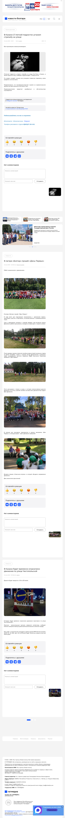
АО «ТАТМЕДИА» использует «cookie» (15, 811)
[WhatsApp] (19, 156)
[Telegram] (15, 156)
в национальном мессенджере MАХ (17, 109)
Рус (41, 19)
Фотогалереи (24, 738)
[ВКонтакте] (7, 156)
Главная (15, 738)
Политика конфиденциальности (13, 815)
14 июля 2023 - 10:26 (8, 264)
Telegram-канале (12, 100)
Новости (8, 255)
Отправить (40, 181)
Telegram (27, 121)
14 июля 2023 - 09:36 (8, 575)
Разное (50, 738)
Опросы (33, 738)
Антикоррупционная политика (13, 810)
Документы (41, 738)
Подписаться (52, 810)
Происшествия (10, 29)
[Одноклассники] (11, 156)
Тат (49, 19)
